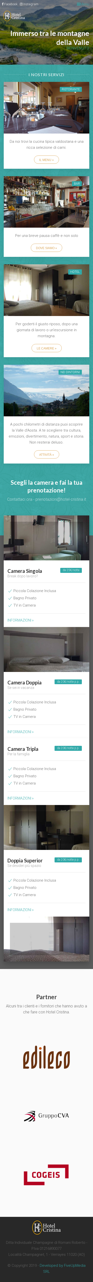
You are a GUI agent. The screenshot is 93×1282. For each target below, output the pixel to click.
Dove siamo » (46, 248)
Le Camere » (47, 348)
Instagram (30, 4)
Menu (84, 4)
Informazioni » (20, 620)
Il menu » (46, 160)
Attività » (46, 455)
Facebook (11, 4)
